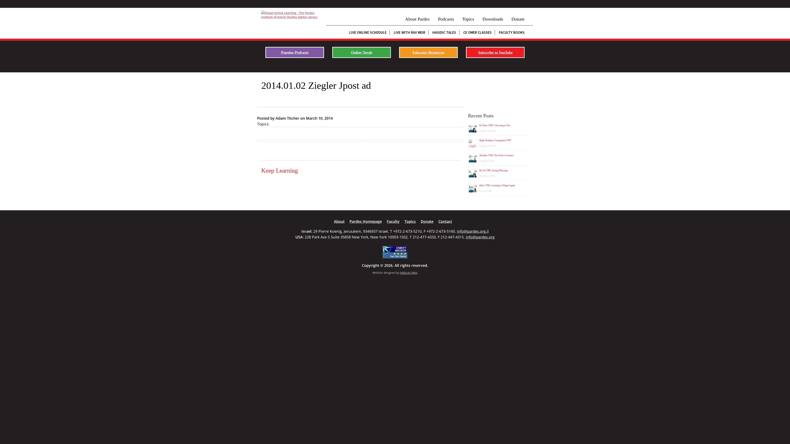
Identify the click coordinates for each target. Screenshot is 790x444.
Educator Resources (428, 52)
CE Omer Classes (477, 32)
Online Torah (361, 52)
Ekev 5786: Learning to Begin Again (497, 185)
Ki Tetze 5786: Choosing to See (494, 125)
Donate (518, 19)
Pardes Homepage (366, 221)
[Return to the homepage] (291, 15)
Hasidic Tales (444, 32)
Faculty (393, 221)
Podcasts (446, 19)
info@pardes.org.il (473, 231)
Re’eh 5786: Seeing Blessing (493, 170)
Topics (468, 19)
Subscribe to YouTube (495, 52)
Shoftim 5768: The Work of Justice (496, 155)
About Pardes (417, 19)
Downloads (492, 19)
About (339, 221)
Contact (445, 221)
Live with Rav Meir (409, 32)
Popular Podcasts (295, 52)
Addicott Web (408, 273)
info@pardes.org (480, 237)
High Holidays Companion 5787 (495, 140)
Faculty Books (512, 32)
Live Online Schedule (368, 32)
